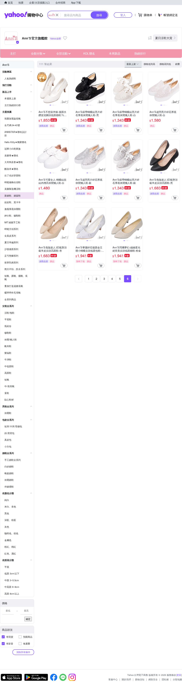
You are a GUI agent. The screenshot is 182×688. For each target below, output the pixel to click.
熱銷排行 (140, 53)
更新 (179, 675)
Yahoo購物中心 (23, 15)
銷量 (177, 64)
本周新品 (114, 53)
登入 (123, 15)
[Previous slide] (39, 87)
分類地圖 (177, 679)
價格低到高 (149, 64)
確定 (28, 619)
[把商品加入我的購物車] (64, 130)
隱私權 (165, 679)
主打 (13, 53)
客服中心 (113, 679)
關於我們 (126, 679)
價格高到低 (165, 64)
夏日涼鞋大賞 (163, 38)
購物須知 (139, 679)
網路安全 (153, 679)
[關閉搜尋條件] (57, 15)
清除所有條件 (23, 652)
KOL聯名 (89, 53)
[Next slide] (66, 87)
